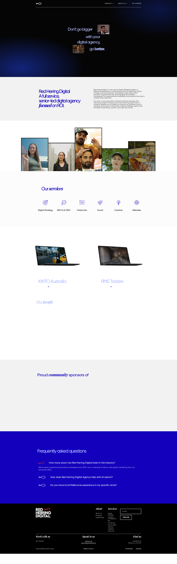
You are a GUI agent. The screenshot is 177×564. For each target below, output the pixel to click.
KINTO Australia (52, 281)
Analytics (111, 531)
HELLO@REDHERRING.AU (88, 543)
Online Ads (82, 210)
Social (100, 210)
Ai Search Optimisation (112, 518)
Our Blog (99, 515)
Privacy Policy (88, 549)
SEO (109, 521)
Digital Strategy (45, 210)
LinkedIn (138, 549)
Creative (118, 210)
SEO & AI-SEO (63, 210)
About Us (121, 3)
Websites (136, 210)
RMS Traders (112, 281)
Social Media (112, 525)
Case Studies (100, 517)
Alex (88, 333)
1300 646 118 (88, 541)
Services (108, 3)
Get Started (136, 3)
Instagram (129, 549)
